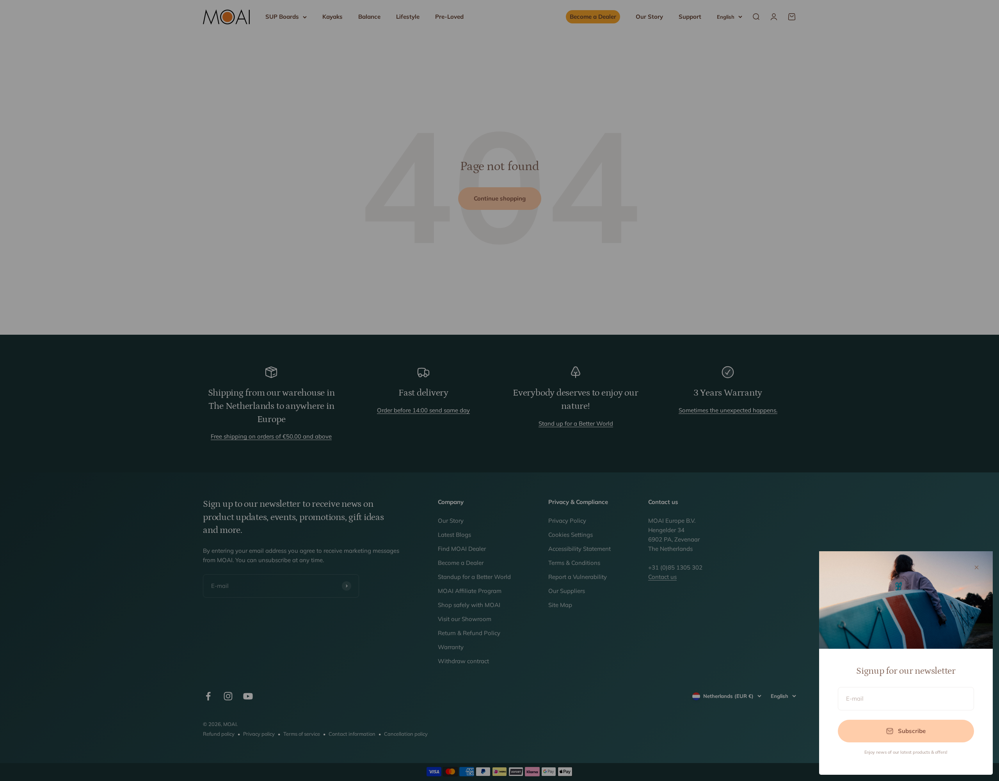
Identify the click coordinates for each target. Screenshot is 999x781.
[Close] (976, 567)
